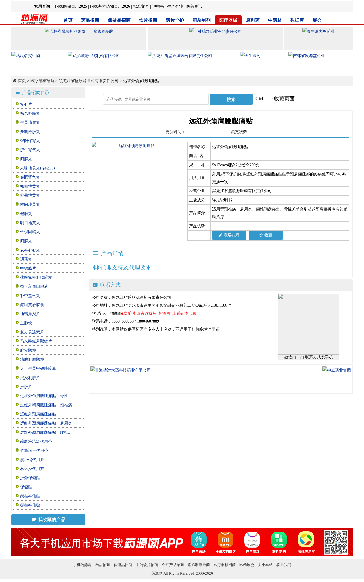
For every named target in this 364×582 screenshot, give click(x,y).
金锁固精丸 (30, 232)
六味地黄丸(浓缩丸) (37, 168)
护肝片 (26, 387)
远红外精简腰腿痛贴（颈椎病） (48, 405)
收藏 (268, 235)
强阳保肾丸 (30, 141)
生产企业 (175, 6)
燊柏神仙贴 (30, 496)
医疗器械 (228, 20)
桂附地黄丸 (30, 204)
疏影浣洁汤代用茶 (36, 441)
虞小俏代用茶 (32, 460)
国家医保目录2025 (71, 6)
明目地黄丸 (30, 223)
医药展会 (246, 565)
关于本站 (265, 565)
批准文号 (141, 6)
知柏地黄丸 (30, 186)
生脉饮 (26, 323)
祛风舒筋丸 (30, 113)
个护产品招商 (173, 565)
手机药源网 (82, 565)
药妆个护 (175, 20)
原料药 (253, 20)
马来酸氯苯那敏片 (36, 341)
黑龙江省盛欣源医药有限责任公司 (89, 81)
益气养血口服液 (34, 286)
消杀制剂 (202, 20)
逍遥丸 (26, 259)
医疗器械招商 (42, 81)
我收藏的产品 (51, 519)
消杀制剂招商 (199, 565)
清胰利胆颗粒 (32, 359)
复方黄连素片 (32, 332)
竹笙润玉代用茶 (34, 450)
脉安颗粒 (28, 350)
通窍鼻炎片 (30, 314)
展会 (317, 20)
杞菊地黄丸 (30, 195)
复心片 (26, 104)
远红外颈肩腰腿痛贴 (38, 414)
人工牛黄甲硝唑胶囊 (38, 368)
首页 (68, 20)
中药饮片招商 (147, 565)
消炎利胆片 (30, 378)
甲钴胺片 (28, 268)
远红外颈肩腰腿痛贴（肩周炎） (48, 423)
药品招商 (90, 20)
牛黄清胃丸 (30, 122)
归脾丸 (26, 159)
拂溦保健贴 (30, 478)
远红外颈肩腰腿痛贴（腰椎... (45, 432)
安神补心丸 (30, 250)
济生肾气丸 (30, 150)
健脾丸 (26, 214)
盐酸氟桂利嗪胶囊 (36, 277)
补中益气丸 (30, 296)
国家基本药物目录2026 (110, 6)
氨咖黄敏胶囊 (32, 305)
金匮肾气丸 (30, 177)
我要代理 (232, 235)
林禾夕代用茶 (32, 469)
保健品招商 (119, 20)
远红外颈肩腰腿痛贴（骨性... (45, 396)
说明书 (158, 6)
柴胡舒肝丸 (30, 132)
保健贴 (26, 487)
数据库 (297, 20)
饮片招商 (148, 20)
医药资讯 (194, 6)
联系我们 (283, 565)
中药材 (275, 20)
